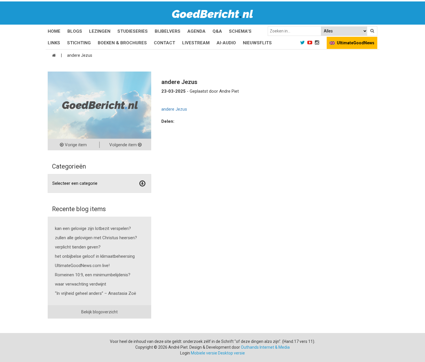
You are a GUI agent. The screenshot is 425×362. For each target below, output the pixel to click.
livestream (196, 42)
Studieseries (132, 31)
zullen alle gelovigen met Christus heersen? (96, 237)
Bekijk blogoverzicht (99, 312)
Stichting (79, 42)
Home (54, 31)
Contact (164, 42)
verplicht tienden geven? (78, 247)
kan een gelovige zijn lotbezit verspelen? (93, 228)
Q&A (217, 31)
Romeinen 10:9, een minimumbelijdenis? (92, 274)
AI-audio (226, 42)
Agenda (196, 31)
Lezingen (99, 31)
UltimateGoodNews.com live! (82, 265)
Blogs (74, 31)
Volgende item (123, 144)
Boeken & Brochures (122, 42)
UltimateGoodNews (355, 43)
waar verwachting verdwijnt (80, 284)
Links (54, 42)
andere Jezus (174, 109)
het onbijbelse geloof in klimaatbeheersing (95, 256)
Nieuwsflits (257, 42)
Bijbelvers (167, 31)
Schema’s (240, 31)
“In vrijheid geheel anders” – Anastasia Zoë (95, 293)
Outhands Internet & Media (265, 347)
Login (185, 353)
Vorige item (75, 144)
